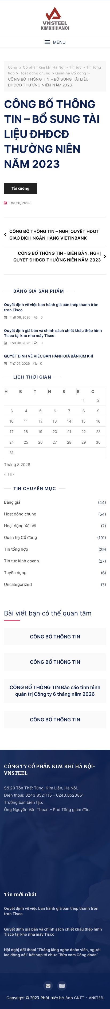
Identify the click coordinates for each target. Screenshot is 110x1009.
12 (40, 421)
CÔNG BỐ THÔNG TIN (55, 636)
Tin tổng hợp (16, 549)
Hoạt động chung (20, 514)
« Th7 (9, 474)
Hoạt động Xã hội (20, 525)
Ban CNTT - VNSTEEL (84, 997)
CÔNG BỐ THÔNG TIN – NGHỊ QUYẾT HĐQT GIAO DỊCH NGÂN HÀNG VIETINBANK (54, 235)
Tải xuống (20, 188)
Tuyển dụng (15, 572)
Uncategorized (18, 584)
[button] (55, 42)
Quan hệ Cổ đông (20, 537)
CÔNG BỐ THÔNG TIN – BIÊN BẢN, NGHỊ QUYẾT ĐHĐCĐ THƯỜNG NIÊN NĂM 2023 (57, 257)
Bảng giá (12, 502)
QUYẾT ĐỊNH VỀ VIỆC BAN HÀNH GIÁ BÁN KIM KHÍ (48, 356)
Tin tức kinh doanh (21, 560)
